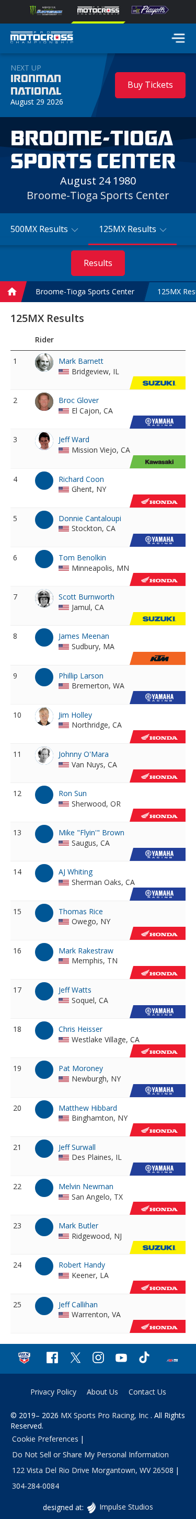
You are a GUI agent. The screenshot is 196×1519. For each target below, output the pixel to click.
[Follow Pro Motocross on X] (75, 1359)
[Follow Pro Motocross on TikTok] (144, 1359)
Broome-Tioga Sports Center (98, 195)
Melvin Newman (86, 1186)
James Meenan (84, 636)
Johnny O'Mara (84, 754)
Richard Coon (81, 479)
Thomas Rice (81, 911)
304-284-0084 (35, 1486)
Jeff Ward (74, 439)
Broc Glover (79, 400)
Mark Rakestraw (86, 951)
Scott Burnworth (86, 597)
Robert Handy (82, 1265)
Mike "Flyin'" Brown (91, 832)
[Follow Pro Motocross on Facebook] (52, 1359)
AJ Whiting (76, 872)
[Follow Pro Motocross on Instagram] (98, 1359)
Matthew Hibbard (88, 1108)
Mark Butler (78, 1225)
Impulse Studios (126, 1507)
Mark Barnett (81, 361)
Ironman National (35, 85)
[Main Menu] (178, 38)
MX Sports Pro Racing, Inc (106, 1415)
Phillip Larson (81, 676)
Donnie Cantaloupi (90, 518)
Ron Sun (73, 793)
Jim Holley (75, 715)
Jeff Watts (75, 990)
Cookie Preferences (45, 1439)
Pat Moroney (81, 1068)
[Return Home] (42, 39)
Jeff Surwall (77, 1147)
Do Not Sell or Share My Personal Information (90, 1454)
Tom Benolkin (82, 557)
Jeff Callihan (78, 1304)
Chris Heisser (80, 1029)
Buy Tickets (150, 84)
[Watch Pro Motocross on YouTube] (121, 1359)
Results (98, 263)
